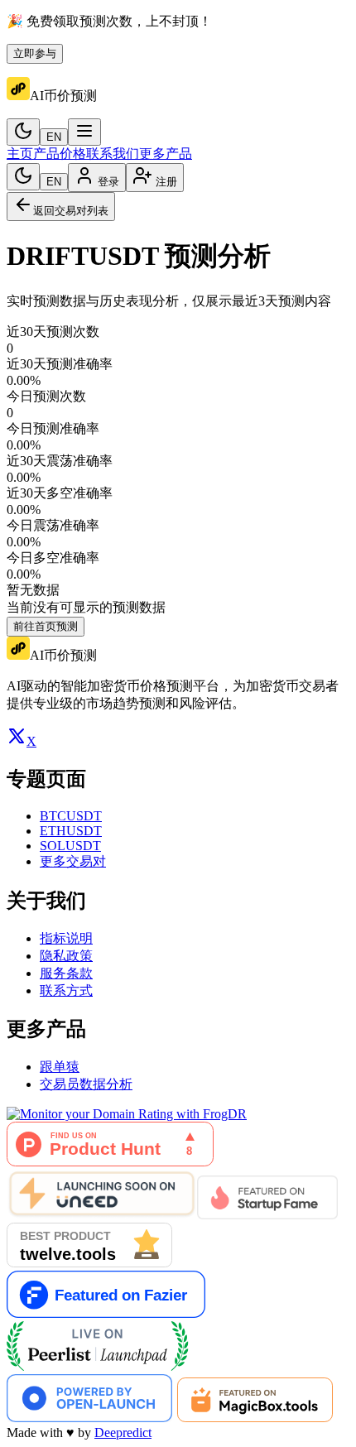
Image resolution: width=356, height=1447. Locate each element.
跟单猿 (59, 1067)
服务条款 (66, 973)
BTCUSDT (71, 816)
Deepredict (123, 1432)
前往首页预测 (45, 626)
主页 (20, 154)
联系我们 (112, 154)
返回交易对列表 (70, 210)
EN (53, 137)
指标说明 (66, 938)
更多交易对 (73, 861)
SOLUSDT (70, 846)
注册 (166, 181)
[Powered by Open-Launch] (89, 1418)
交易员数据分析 (86, 1084)
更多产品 (165, 154)
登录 (108, 181)
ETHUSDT (71, 831)
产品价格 (59, 154)
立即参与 (34, 53)
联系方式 (66, 990)
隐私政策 (66, 956)
